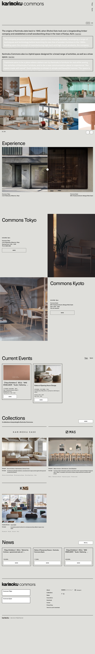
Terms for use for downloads (53, 607)
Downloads (49, 600)
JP (61, 593)
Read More (78, 34)
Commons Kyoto (67, 283)
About (48, 590)
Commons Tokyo (19, 219)
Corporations (50, 597)
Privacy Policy (50, 605)
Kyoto (92, 9)
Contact (48, 602)
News (48, 595)
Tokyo (92, 4)
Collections (50, 592)
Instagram (79, 590)
